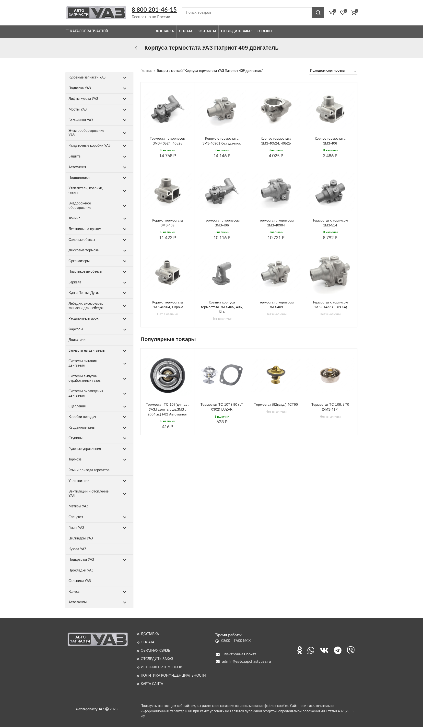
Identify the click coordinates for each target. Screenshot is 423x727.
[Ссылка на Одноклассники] (299, 650)
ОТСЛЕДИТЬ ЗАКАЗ (157, 659)
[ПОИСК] (318, 12)
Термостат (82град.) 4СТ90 (276, 404)
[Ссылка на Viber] (350, 650)
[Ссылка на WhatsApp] (311, 650)
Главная (147, 71)
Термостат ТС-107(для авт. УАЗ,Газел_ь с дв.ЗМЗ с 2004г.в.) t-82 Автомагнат (167, 409)
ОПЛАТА (147, 642)
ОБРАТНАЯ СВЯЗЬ (155, 650)
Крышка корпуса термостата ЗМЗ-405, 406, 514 (222, 307)
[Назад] (138, 48)
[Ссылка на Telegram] (337, 650)
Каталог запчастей (89, 31)
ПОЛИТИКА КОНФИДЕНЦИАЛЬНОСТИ (173, 675)
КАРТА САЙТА (152, 684)
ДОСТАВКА (150, 634)
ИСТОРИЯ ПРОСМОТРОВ (161, 667)
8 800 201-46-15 (154, 10)
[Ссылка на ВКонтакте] (324, 650)
